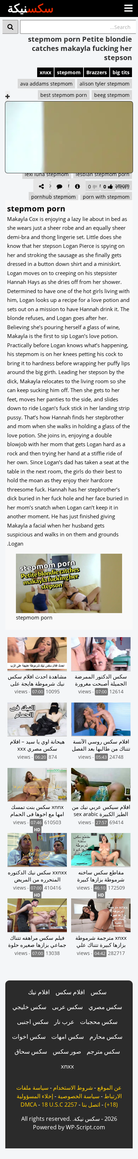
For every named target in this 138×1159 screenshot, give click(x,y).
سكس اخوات (29, 1036)
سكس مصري (105, 1007)
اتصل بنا (91, 1104)
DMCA (29, 1104)
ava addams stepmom (46, 83)
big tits (121, 72)
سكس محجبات (98, 1022)
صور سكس (67, 1051)
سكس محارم (106, 1036)
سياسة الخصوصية (78, 1096)
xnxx (45, 72)
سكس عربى (67, 1007)
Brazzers (96, 72)
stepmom (69, 72)
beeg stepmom (112, 95)
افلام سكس (70, 992)
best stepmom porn (63, 95)
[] (10, 27)
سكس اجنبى (32, 1022)
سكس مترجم (103, 1051)
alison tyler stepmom (105, 83)
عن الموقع (109, 1087)
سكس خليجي (29, 1007)
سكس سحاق (31, 1051)
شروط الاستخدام (73, 1087)
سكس (99, 992)
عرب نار (64, 1022)
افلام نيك (39, 992)
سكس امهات (67, 1036)
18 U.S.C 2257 (59, 1104)
